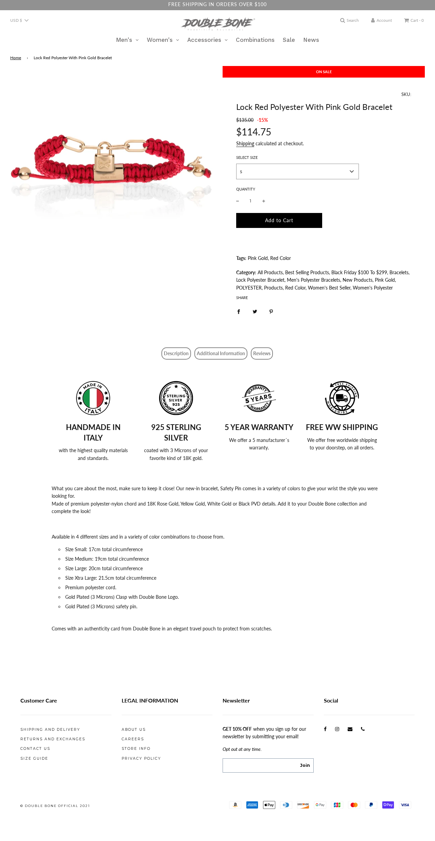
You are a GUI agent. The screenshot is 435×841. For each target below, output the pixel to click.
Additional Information (221, 353)
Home (15, 57)
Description (176, 353)
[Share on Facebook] (238, 311)
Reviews (262, 353)
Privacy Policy (141, 758)
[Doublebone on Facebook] (325, 729)
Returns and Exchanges (52, 739)
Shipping (245, 143)
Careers (133, 739)
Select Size (247, 157)
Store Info (136, 748)
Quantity (245, 189)
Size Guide (34, 758)
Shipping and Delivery (50, 729)
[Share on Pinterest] (271, 311)
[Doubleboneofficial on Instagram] (337, 729)
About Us (134, 729)
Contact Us (35, 748)
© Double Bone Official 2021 (55, 806)
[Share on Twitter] (254, 311)
